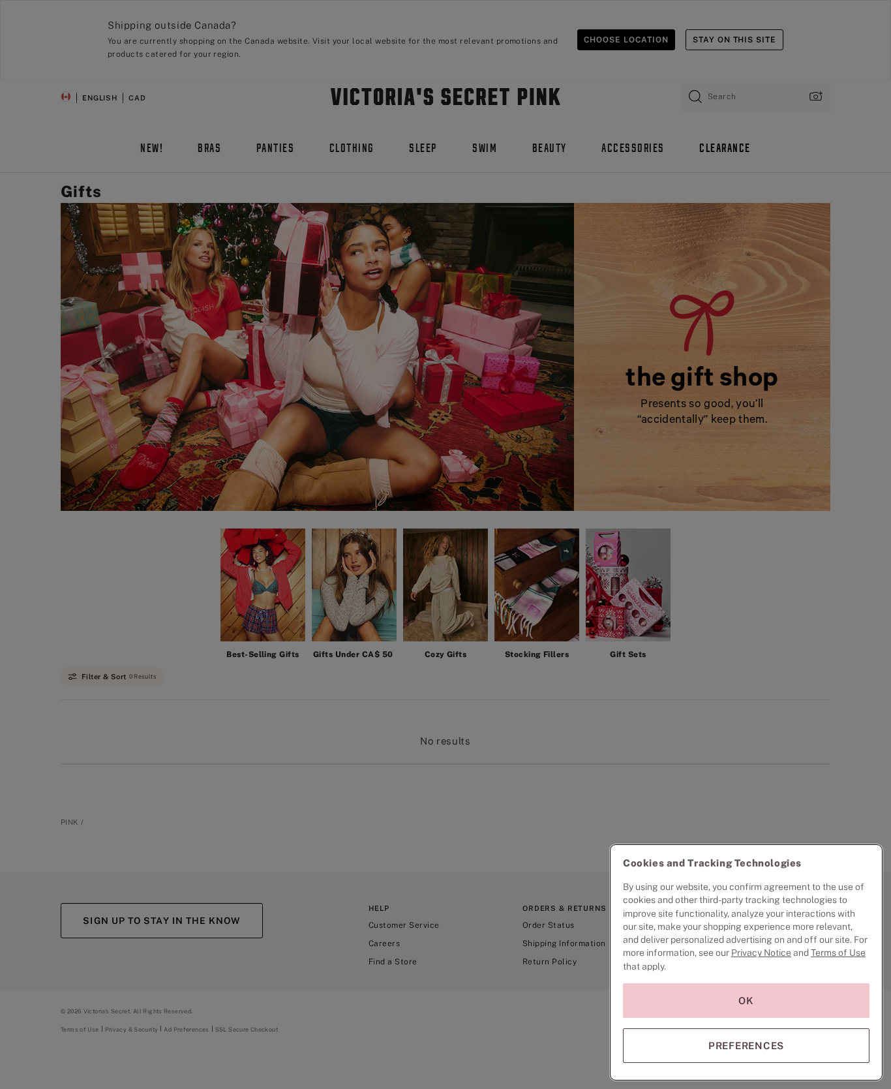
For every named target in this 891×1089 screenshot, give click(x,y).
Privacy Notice (761, 952)
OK (746, 1000)
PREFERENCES (746, 1045)
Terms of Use (838, 952)
